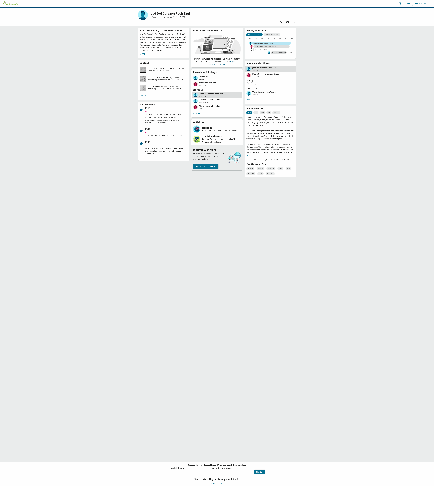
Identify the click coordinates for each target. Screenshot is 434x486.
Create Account (421, 3)
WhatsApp (218, 483)
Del (269, 112)
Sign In (406, 3)
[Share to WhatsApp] (281, 22)
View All (144, 95)
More (142, 54)
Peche (260, 173)
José (262, 112)
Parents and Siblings (272, 35)
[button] (163, 69)
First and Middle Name (176, 468)
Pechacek (271, 168)
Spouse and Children (254, 35)
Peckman (251, 173)
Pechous (250, 168)
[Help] (400, 3)
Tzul (256, 112)
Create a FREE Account (217, 64)
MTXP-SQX (182, 17)
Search (259, 472)
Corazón (276, 112)
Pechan (260, 168)
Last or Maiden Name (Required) (222, 468)
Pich (288, 168)
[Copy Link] (294, 22)
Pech (249, 112)
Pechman (270, 173)
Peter (280, 168)
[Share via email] (287, 22)
